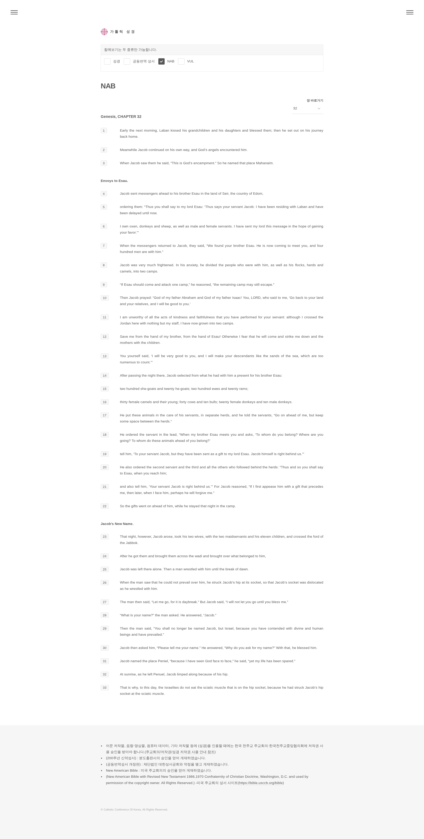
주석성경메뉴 (14, 12)
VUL (190, 61)
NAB (170, 61)
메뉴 (410, 12)
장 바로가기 (315, 100)
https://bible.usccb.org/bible (261, 783)
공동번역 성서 (144, 61)
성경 (116, 61)
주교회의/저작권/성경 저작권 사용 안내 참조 (180, 752)
